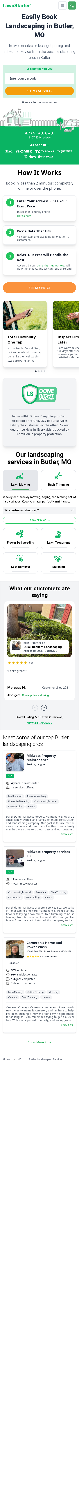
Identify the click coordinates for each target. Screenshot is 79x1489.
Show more (67, 834)
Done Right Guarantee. (51, 265)
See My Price (40, 288)
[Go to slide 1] (36, 371)
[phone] (72, 5)
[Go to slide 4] (44, 371)
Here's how (24, 216)
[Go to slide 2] (39, 371)
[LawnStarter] (17, 5)
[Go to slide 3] (41, 371)
